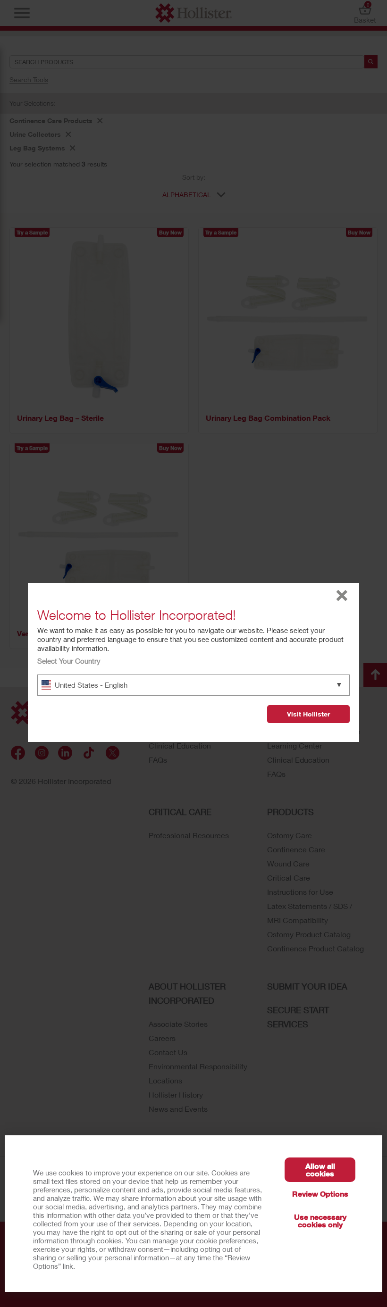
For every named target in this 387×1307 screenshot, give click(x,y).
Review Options (320, 1193)
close (342, 595)
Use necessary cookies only (320, 1220)
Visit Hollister (308, 714)
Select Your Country (69, 661)
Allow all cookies (320, 1169)
